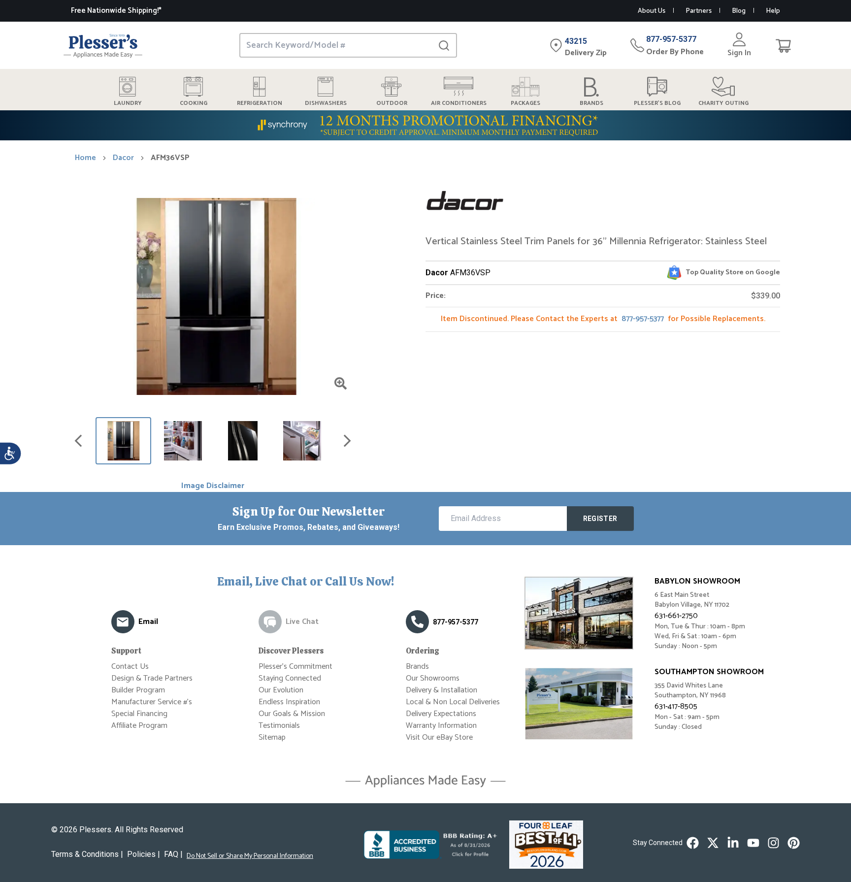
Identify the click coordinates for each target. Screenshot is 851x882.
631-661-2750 (676, 615)
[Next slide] (347, 440)
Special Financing (139, 713)
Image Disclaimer (212, 486)
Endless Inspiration (289, 702)
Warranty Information (441, 725)
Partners (699, 11)
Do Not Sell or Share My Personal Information (250, 856)
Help (773, 11)
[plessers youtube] (753, 843)
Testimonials (279, 725)
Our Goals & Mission (292, 713)
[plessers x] (713, 843)
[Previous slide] (78, 440)
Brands (417, 666)
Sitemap (272, 737)
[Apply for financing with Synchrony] (425, 125)
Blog (739, 11)
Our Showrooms (432, 678)
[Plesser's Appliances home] (103, 45)
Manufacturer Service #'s (151, 702)
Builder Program (138, 690)
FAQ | (173, 854)
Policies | (143, 854)
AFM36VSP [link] (170, 158)
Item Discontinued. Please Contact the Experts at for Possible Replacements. (603, 319)
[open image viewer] (341, 383)
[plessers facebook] (693, 843)
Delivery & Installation (441, 690)
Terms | (87, 854)
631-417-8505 (676, 706)
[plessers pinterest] (793, 843)
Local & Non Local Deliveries (453, 702)
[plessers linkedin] (733, 843)
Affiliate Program (139, 725)
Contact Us (130, 666)
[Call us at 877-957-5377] (417, 621)
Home (85, 158)
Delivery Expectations (441, 713)
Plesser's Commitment (295, 666)
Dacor (123, 158)
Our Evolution (281, 690)
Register (600, 519)
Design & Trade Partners (152, 678)
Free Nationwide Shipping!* (116, 10)
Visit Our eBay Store (439, 737)
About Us (651, 11)
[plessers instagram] (773, 843)
